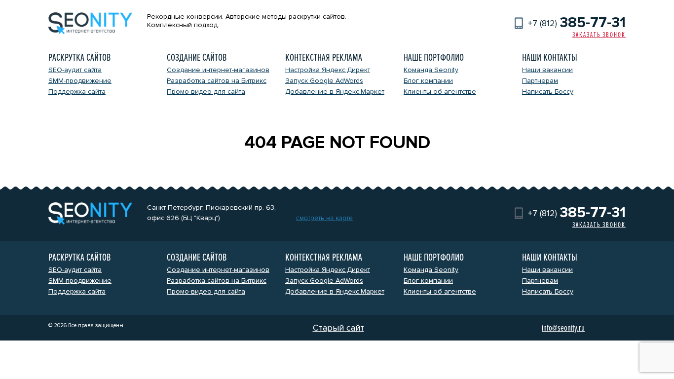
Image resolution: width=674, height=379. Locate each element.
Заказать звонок (599, 35)
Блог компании (428, 80)
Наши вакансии (547, 70)
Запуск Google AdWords (324, 80)
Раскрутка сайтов (79, 57)
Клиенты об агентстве (440, 91)
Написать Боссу (547, 91)
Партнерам (540, 80)
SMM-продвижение (80, 80)
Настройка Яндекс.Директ (327, 70)
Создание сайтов (196, 57)
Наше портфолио (434, 57)
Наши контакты (549, 57)
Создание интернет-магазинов (218, 70)
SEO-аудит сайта (75, 70)
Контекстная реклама (323, 57)
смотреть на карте (324, 218)
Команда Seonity (431, 70)
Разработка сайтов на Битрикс (216, 80)
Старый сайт (338, 327)
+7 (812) (577, 23)
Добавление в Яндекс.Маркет (334, 91)
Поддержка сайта (77, 91)
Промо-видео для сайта (206, 91)
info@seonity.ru (563, 327)
